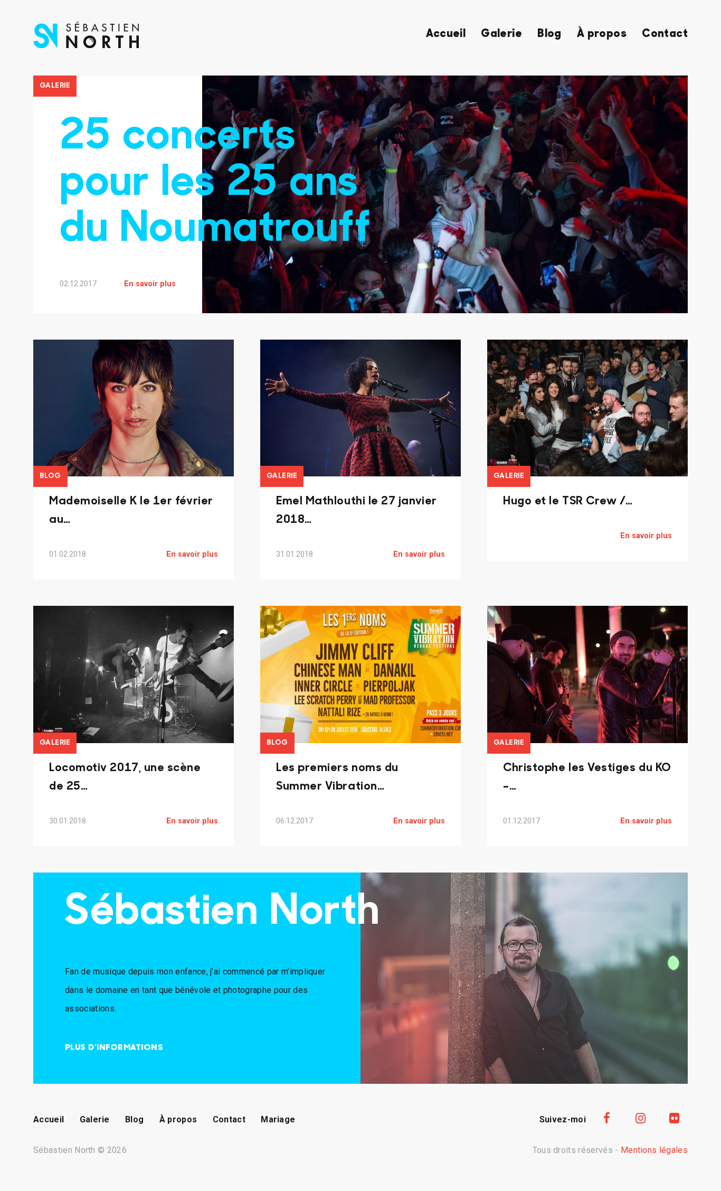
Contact (665, 34)
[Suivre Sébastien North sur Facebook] (606, 1118)
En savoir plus (150, 283)
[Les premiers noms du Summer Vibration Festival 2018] (360, 674)
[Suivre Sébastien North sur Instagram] (641, 1118)
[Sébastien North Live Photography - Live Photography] (86, 45)
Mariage (278, 1119)
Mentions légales (654, 1150)
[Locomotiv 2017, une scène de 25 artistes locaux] (133, 674)
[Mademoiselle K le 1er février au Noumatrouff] (133, 408)
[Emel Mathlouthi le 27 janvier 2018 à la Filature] (360, 408)
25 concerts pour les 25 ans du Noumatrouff (215, 184)
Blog (549, 34)
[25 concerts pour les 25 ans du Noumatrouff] (445, 241)
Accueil (446, 34)
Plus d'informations (114, 1048)
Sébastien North (222, 913)
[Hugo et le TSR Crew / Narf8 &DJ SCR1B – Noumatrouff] (587, 408)
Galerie (501, 34)
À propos (602, 34)
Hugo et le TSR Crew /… (568, 501)
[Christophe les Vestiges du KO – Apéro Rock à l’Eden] (587, 674)
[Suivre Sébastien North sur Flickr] (674, 1118)
